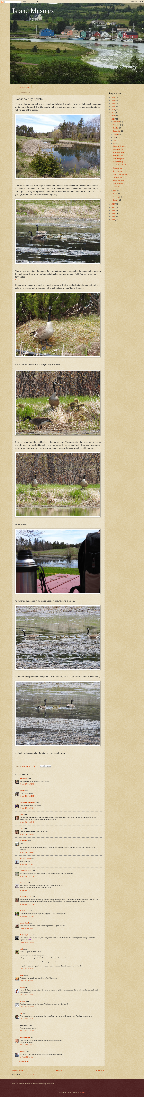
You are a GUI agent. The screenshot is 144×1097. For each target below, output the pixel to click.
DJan (21, 814)
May (114, 143)
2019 (113, 119)
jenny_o (22, 1001)
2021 (113, 113)
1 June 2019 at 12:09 (27, 1007)
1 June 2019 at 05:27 (27, 969)
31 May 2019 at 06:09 (27, 834)
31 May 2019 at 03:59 (27, 796)
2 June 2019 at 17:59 (27, 1045)
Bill (21, 1013)
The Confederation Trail (120, 165)
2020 (113, 116)
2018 (113, 204)
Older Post (100, 1070)
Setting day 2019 (118, 180)
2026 (113, 97)
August (115, 134)
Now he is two (117, 171)
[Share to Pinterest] (50, 766)
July (114, 137)
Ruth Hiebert (24, 911)
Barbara (22, 1051)
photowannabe (25, 1037)
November (116, 125)
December (116, 122)
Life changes (23, 87)
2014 (113, 216)
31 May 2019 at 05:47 (27, 822)
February (116, 197)
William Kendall (25, 859)
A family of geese (118, 152)
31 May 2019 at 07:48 (27, 852)
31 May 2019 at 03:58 (27, 784)
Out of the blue (117, 177)
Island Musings (33, 10)
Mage (22, 975)
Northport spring (118, 162)
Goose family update (119, 146)
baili (21, 949)
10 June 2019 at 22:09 (27, 1057)
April (115, 191)
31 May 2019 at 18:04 (27, 916)
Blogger (82, 1092)
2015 (113, 213)
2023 (113, 106)
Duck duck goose (118, 159)
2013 (113, 220)
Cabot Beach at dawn (120, 174)
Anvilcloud (23, 778)
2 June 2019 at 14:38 (27, 1031)
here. (16, 279)
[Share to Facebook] (48, 766)
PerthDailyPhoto (25, 935)
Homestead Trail (118, 149)
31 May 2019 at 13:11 (27, 876)
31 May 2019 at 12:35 (27, 864)
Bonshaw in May (118, 155)
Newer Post (17, 1070)
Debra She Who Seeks (27, 802)
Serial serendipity (118, 183)
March (115, 194)
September (117, 131)
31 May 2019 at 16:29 (27, 904)
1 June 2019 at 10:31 (27, 995)
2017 (113, 207)
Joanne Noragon (25, 897)
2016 (113, 210)
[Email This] (41, 766)
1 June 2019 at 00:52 (27, 928)
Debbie (22, 987)
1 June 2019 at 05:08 (27, 942)
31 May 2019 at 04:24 (27, 808)
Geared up (116, 187)
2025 (113, 100)
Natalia (22, 790)
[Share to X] (45, 766)
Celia (21, 829)
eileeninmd (24, 840)
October (116, 128)
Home (59, 1070)
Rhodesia (23, 883)
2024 (113, 103)
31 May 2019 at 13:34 (27, 890)
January (116, 200)
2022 (113, 110)
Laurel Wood (24, 923)
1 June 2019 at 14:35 (27, 1019)
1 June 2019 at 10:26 (27, 981)
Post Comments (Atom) (29, 1075)
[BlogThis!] (43, 766)
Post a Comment (23, 1061)
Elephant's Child (25, 871)
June (115, 140)
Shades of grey (118, 168)
